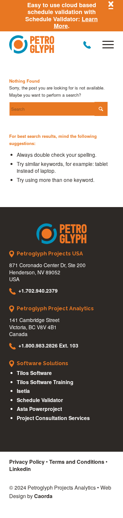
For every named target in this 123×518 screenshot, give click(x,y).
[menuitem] (105, 44)
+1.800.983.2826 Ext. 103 (48, 345)
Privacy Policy (27, 461)
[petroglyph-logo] (51, 44)
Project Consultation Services (53, 418)
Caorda (43, 496)
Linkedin (20, 469)
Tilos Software (34, 373)
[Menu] (105, 44)
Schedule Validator (40, 400)
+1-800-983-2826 (87, 45)
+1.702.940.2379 (38, 290)
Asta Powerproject (39, 409)
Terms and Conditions (76, 461)
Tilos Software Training (45, 382)
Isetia (23, 391)
